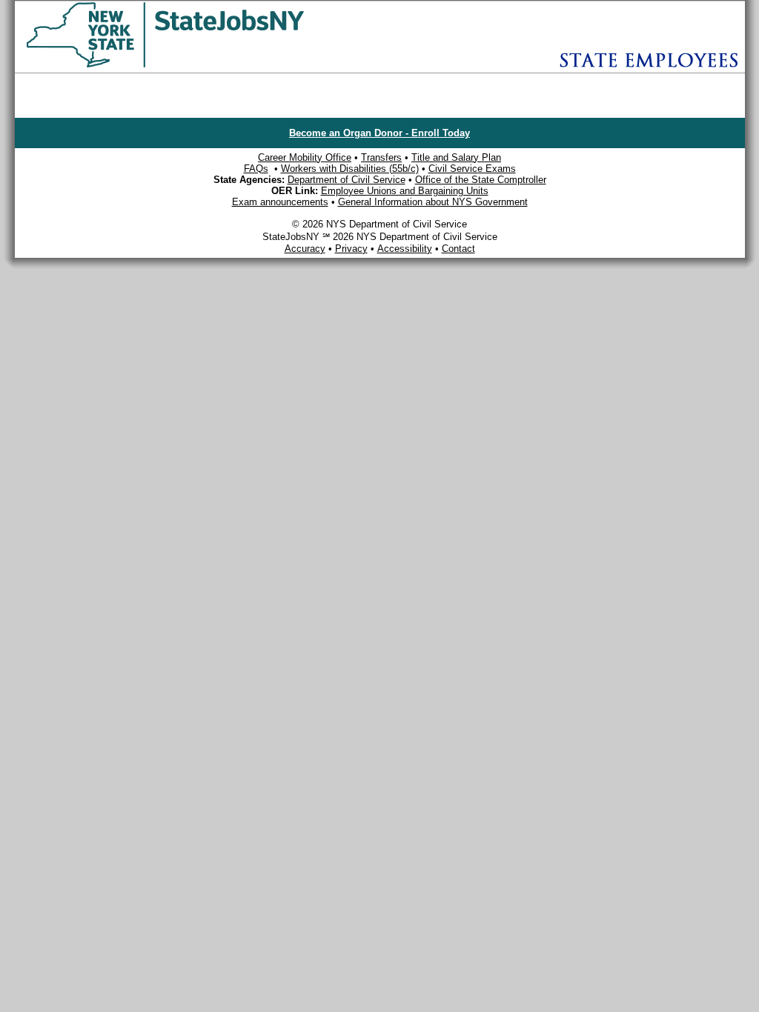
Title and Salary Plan (456, 157)
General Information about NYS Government (433, 201)
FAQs (256, 168)
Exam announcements (280, 201)
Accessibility (404, 248)
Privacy (351, 248)
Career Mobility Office (304, 157)
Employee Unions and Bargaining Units (404, 190)
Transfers (381, 157)
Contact (458, 248)
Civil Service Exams (472, 168)
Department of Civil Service (346, 179)
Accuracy (305, 248)
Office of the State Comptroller (480, 179)
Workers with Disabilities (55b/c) (350, 168)
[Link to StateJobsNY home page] (204, 64)
